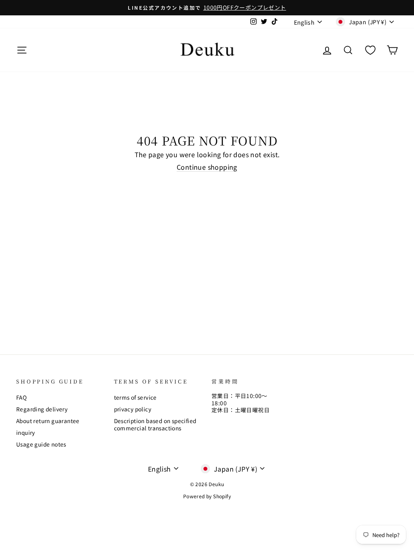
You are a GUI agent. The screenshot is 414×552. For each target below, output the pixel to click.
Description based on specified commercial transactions (155, 424)
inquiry (25, 432)
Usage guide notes (41, 444)
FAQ (21, 397)
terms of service (135, 397)
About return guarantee (48, 421)
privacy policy (133, 409)
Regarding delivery (42, 409)
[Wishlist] (370, 50)
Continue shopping (207, 167)
